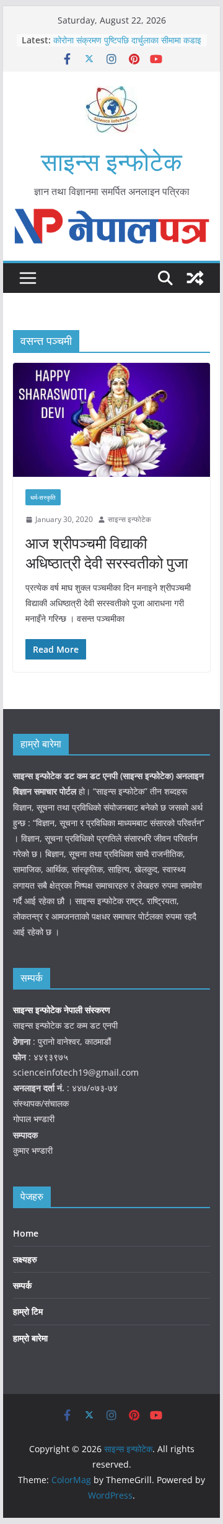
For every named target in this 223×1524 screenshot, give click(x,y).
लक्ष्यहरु (25, 1259)
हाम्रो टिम (28, 1311)
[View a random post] (195, 278)
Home (25, 1233)
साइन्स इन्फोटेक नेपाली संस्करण (63, 1010)
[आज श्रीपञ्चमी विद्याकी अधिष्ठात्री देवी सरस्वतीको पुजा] (111, 420)
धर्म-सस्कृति (43, 497)
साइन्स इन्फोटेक (111, 161)
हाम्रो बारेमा (30, 1338)
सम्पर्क (22, 1285)
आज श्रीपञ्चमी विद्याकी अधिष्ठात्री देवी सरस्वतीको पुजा (106, 552)
